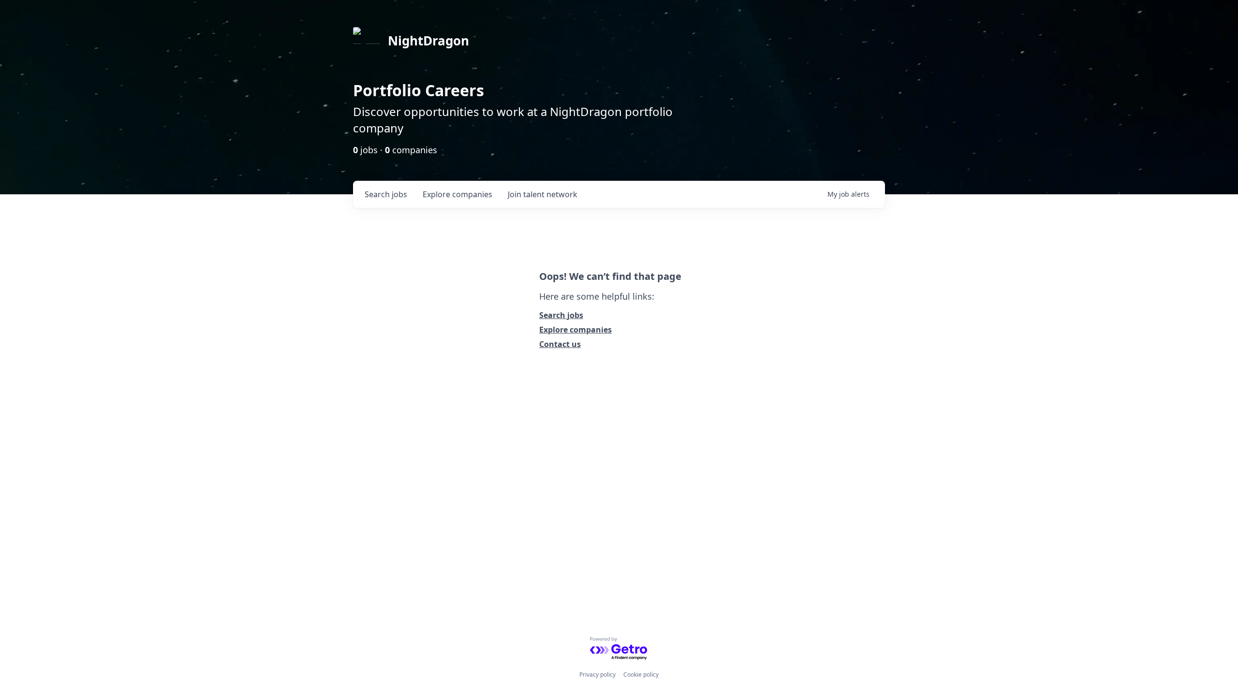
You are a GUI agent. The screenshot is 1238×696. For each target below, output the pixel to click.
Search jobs (561, 315)
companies (457, 194)
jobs (386, 194)
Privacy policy (597, 674)
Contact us (560, 344)
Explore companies (575, 329)
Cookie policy (641, 674)
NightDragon (428, 40)
